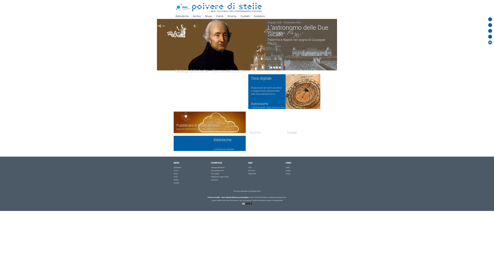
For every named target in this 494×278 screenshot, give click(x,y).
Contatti (245, 16)
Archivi (197, 16)
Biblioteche (182, 16)
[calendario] (490, 25)
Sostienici (259, 16)
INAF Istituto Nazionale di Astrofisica (262, 217)
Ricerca (231, 16)
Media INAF (252, 193)
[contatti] (490, 31)
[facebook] (490, 37)
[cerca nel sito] (490, 19)
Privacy (288, 193)
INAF (250, 187)
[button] (268, 67)
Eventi (219, 16)
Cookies (288, 190)
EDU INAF (251, 190)
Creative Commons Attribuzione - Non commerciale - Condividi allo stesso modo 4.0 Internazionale (250, 220)
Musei (208, 16)
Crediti (288, 187)
